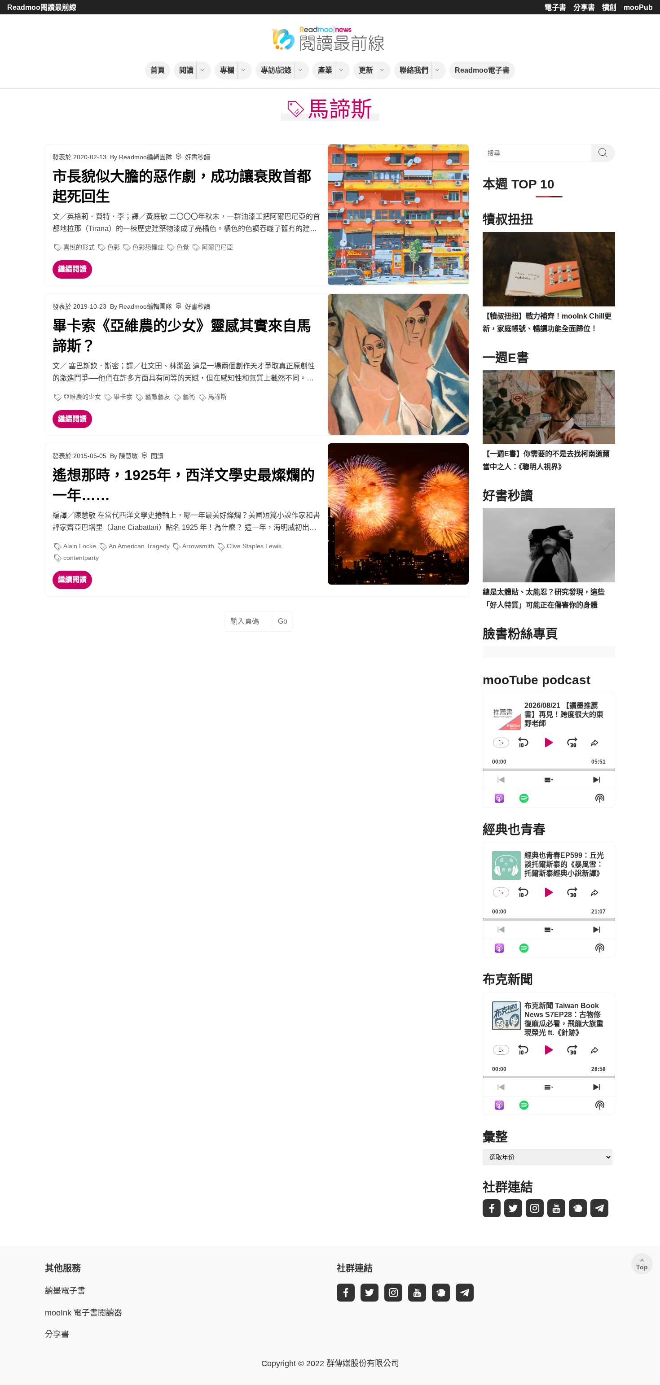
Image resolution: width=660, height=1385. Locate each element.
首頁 (157, 70)
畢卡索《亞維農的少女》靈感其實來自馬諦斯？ (182, 336)
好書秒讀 (197, 157)
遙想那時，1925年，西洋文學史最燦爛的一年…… (184, 485)
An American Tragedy (139, 546)
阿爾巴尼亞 (217, 247)
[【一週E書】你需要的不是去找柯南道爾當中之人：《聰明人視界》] (549, 407)
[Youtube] (556, 1208)
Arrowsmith (198, 546)
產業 (325, 70)
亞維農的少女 (82, 396)
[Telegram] (599, 1208)
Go (282, 621)
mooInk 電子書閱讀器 (83, 1312)
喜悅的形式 (79, 247)
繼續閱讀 (72, 269)
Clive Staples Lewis (254, 546)
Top (642, 1267)
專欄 (227, 70)
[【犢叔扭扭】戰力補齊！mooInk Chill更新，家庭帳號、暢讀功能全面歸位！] (549, 269)
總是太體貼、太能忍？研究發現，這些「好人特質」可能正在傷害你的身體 (544, 598)
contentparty (81, 557)
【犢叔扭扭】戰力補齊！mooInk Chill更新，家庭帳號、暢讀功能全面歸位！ (547, 322)
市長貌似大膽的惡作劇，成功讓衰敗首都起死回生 (182, 186)
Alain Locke (79, 546)
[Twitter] (513, 1208)
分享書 (584, 7)
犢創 (609, 7)
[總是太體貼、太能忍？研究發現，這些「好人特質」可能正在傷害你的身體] (549, 545)
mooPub (638, 7)
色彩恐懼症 (148, 247)
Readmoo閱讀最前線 (41, 7)
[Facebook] (492, 1208)
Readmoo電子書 (482, 70)
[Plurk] (578, 1208)
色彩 (113, 247)
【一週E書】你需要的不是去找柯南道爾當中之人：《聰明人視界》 (546, 460)
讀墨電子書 (65, 1290)
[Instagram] (535, 1208)
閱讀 (186, 70)
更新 (366, 70)
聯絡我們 (414, 70)
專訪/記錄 (276, 70)
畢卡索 (123, 396)
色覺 (182, 247)
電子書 (555, 7)
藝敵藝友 (157, 396)
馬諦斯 (217, 396)
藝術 (189, 396)
